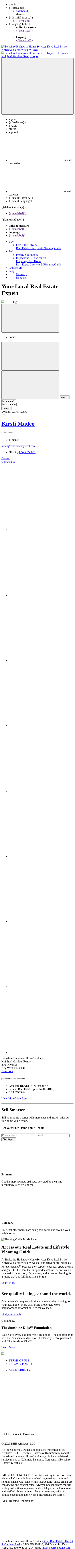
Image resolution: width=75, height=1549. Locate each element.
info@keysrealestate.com (56, 1544)
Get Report (8, 1136)
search (6, 404)
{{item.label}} (24, 20)
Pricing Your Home (27, 251)
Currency (21, 271)
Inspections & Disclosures (31, 254)
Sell (11, 248)
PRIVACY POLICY (21, 1360)
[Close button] (30, 314)
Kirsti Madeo (18, 420)
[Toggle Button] (37, 83)
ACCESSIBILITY (20, 1366)
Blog (11, 267)
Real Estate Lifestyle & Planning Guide (38, 244)
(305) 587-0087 (26, 448)
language (21, 274)
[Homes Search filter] (30, 381)
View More (8, 1095)
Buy (11, 238)
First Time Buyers (26, 241)
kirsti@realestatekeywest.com (18, 442)
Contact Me (15, 264)
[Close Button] (30, 352)
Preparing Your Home (28, 257)
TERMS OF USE (19, 1357)
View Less (21, 1095)
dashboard (22, 11)
